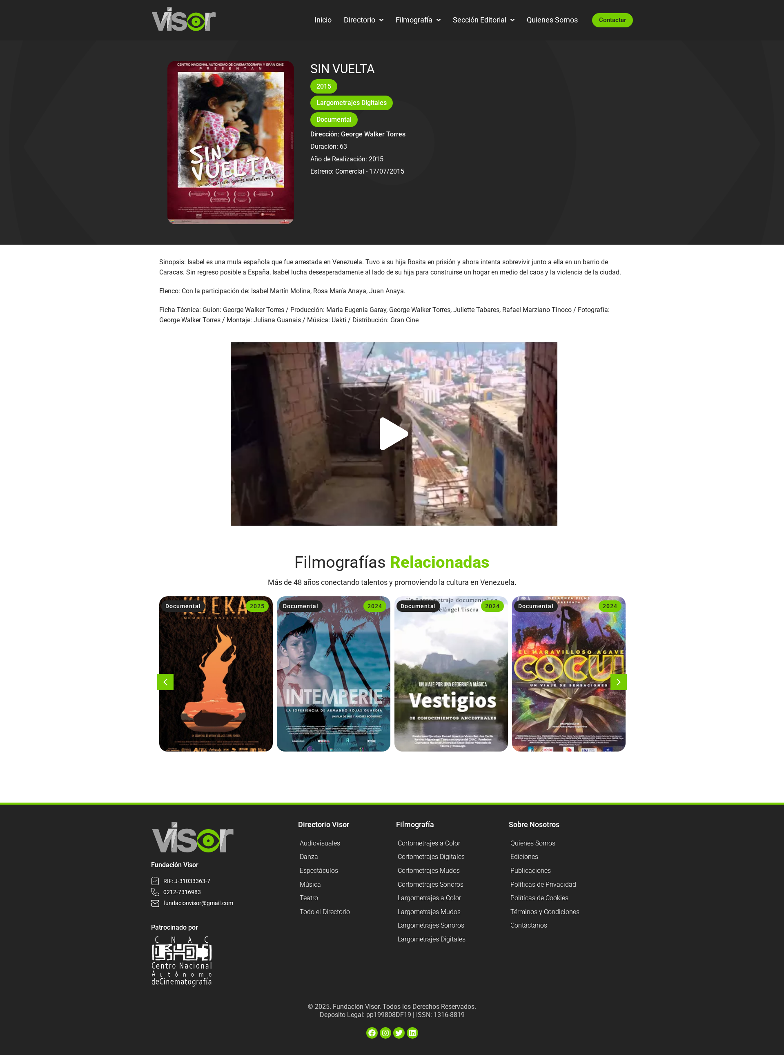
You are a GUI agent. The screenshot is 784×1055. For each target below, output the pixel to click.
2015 (323, 86)
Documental (334, 119)
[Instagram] (385, 1033)
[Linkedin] (412, 1033)
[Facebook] (372, 1033)
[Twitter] (399, 1033)
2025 (257, 606)
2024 (375, 606)
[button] (394, 433)
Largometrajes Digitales (351, 103)
